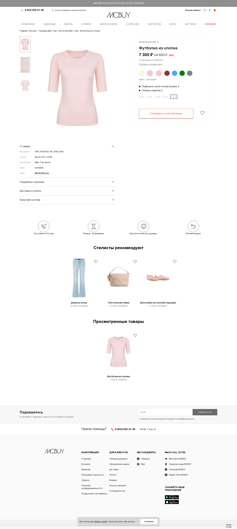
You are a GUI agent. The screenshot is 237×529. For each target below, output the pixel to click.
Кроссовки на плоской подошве (158, 302)
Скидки (210, 24)
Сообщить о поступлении (166, 113)
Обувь (68, 24)
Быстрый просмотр (79, 296)
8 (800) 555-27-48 (125, 429)
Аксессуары (108, 24)
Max (143, 464)
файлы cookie (100, 521)
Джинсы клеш (79, 302)
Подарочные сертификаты (94, 493)
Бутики (190, 24)
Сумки (86, 24)
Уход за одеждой (117, 485)
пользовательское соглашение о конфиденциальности (172, 419)
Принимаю (168, 419)
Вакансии (85, 469)
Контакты (85, 464)
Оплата (112, 475)
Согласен (148, 521)
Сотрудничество (117, 491)
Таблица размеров (118, 459)
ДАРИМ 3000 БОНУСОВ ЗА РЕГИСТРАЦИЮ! (118, 3)
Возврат (113, 480)
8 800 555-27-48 (34, 10)
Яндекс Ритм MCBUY (178, 475)
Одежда (49, 24)
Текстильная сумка (118, 302)
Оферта (85, 480)
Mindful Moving (42, 173)
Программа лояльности (92, 475)
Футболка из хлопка (118, 376)
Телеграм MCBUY (177, 469)
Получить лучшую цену (150, 64)
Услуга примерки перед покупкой (70, 10)
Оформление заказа (119, 464)
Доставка (113, 469)
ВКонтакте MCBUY (177, 459)
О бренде (132, 24)
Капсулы (154, 24)
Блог (173, 24)
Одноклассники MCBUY (180, 464)
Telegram (145, 459)
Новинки (28, 24)
